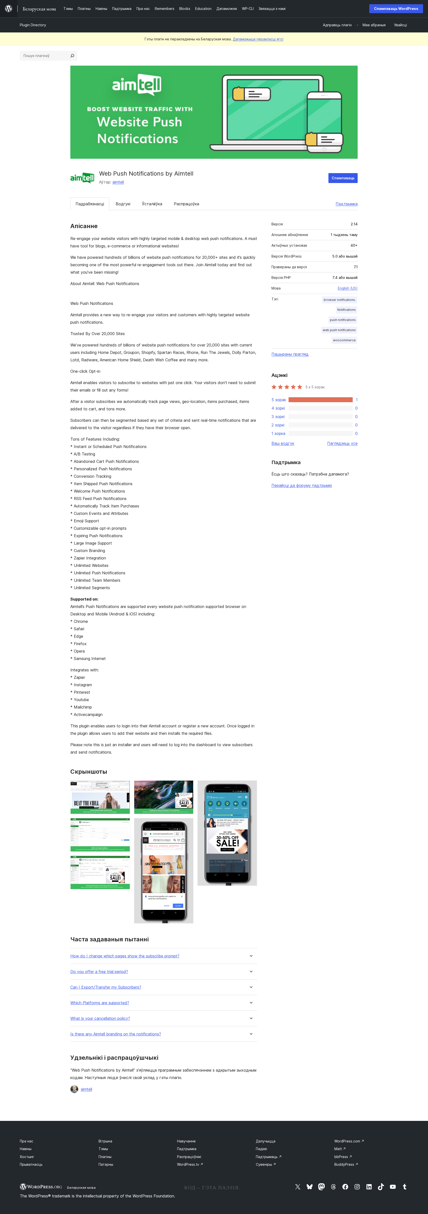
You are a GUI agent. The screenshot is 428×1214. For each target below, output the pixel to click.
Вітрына (105, 1141)
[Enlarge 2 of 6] (123, 824)
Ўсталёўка (152, 203)
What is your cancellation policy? (100, 1018)
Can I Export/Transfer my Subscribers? (105, 987)
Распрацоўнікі (189, 1157)
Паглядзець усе (342, 443)
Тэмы (103, 1149)
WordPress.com (349, 1141)
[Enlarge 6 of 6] (250, 787)
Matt (340, 1149)
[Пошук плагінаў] (72, 56)
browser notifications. (340, 300)
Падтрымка (347, 203)
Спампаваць (343, 178)
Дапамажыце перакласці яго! (258, 39)
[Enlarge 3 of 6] (123, 862)
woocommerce (344, 340)
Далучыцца (265, 1141)
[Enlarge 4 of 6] (186, 787)
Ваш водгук (282, 443)
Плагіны (105, 1157)
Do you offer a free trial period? (99, 971)
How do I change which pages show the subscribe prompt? (124, 956)
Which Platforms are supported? (99, 1003)
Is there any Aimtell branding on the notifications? (115, 1034)
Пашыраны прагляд (290, 354)
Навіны (25, 1149)
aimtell (118, 182)
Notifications (346, 310)
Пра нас (26, 1141)
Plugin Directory (33, 25)
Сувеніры (266, 1164)
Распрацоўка (186, 203)
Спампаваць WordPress (396, 8)
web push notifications (339, 330)
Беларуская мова (81, 1187)
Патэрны (106, 1164)
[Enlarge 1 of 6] (123, 787)
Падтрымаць (269, 1157)
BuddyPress (346, 1164)
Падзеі (261, 1149)
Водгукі (123, 203)
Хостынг (27, 1157)
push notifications (343, 320)
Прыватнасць (31, 1164)
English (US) (348, 288)
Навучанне (186, 1141)
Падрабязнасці (90, 203)
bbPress (343, 1157)
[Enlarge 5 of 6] (186, 824)
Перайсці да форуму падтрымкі (301, 485)
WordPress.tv (190, 1164)
